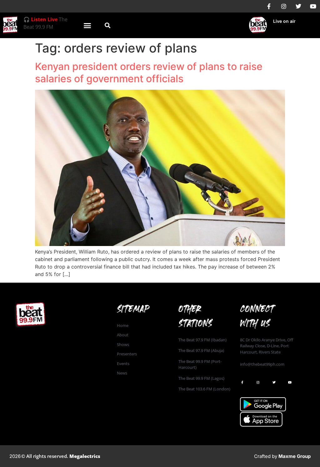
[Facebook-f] (269, 6)
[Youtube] (313, 6)
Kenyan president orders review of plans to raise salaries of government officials (148, 72)
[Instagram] (284, 6)
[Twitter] (298, 6)
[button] (87, 25)
